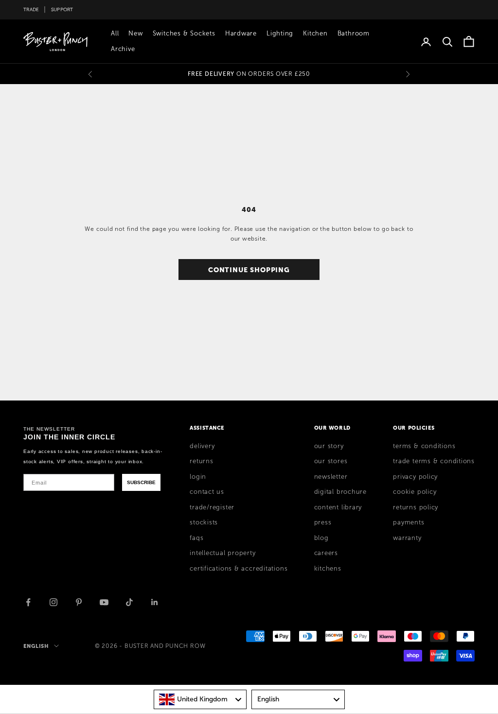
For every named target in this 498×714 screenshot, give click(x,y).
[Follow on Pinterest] (79, 602)
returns (201, 461)
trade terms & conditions (434, 461)
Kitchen (315, 33)
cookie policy (414, 491)
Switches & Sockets (184, 33)
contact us (207, 491)
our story (329, 446)
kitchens (327, 568)
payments (408, 522)
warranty (407, 538)
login (198, 476)
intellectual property (222, 553)
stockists (204, 522)
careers (326, 553)
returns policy (415, 507)
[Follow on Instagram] (53, 602)
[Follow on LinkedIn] (155, 602)
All (115, 33)
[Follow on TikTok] (129, 602)
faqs (196, 538)
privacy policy (415, 476)
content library (338, 507)
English (36, 646)
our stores (331, 461)
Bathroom (354, 33)
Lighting (280, 33)
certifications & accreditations (238, 568)
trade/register (212, 507)
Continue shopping (249, 270)
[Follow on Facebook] (28, 602)
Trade (31, 9)
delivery (202, 446)
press (323, 522)
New (135, 33)
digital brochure (340, 491)
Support (62, 9)
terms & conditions (424, 446)
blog (321, 538)
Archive (123, 49)
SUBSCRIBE (141, 482)
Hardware (241, 33)
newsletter (331, 476)
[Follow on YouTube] (104, 602)
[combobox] (200, 699)
